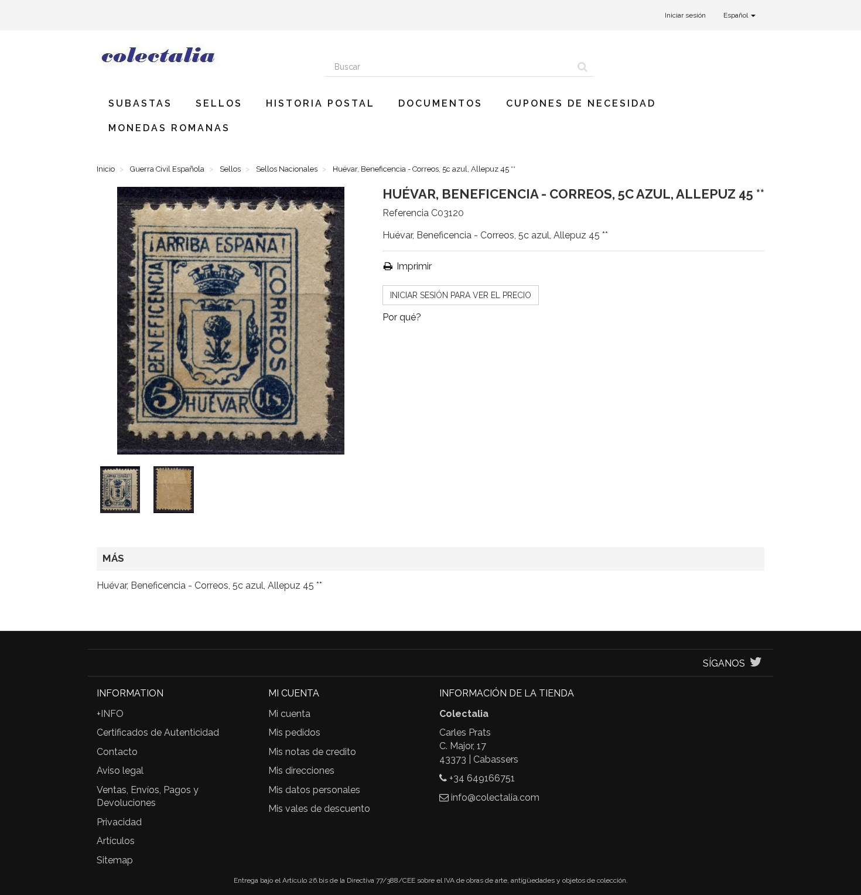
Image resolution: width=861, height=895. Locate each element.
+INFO (110, 713)
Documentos (440, 103)
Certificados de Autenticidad (158, 732)
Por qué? (401, 317)
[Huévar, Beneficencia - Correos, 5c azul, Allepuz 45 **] (122, 492)
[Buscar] (582, 67)
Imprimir (413, 266)
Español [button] (736, 15)
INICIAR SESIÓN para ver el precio (460, 295)
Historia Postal (320, 103)
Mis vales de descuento (319, 808)
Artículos (116, 840)
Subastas (140, 103)
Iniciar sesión (685, 15)
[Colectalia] (202, 54)
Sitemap (115, 860)
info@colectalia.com (495, 797)
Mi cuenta (289, 713)
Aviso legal (120, 770)
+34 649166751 (482, 778)
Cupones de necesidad (581, 103)
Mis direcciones (301, 770)
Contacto (117, 751)
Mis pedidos (294, 732)
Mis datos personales (314, 789)
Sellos (219, 103)
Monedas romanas (169, 128)
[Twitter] (755, 663)
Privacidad (119, 822)
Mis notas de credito (312, 751)
